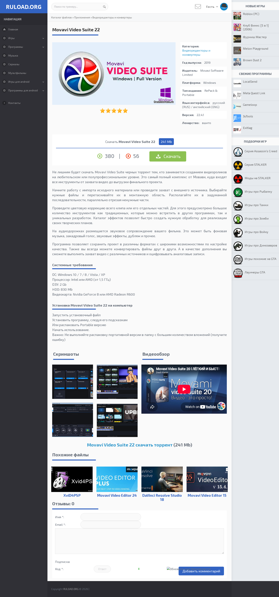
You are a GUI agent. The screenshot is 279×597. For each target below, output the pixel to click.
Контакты (14, 102)
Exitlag (247, 127)
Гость (210, 6)
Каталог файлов (61, 17)
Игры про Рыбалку (258, 191)
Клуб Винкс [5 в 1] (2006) (256, 27)
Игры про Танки (256, 205)
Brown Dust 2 (252, 60)
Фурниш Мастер (255, 37)
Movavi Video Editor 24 (117, 495)
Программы (15, 46)
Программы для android (23, 90)
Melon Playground (255, 48)
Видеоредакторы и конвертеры (112, 17)
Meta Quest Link (254, 93)
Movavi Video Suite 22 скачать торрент (130, 444)
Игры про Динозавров (261, 245)
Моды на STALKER (257, 178)
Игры (11, 38)
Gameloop (250, 104)
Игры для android (18, 81)
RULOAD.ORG (24, 6)
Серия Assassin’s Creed (261, 151)
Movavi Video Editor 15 (207, 495)
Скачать (171, 156)
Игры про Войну (256, 232)
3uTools (248, 116)
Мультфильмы (17, 73)
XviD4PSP (71, 495)
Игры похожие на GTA (260, 258)
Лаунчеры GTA (255, 272)
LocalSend (250, 81)
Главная (13, 29)
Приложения (82, 17)
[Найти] (104, 6)
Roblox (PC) (251, 14)
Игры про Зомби (257, 218)
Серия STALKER (255, 164)
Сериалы (13, 64)
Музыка (13, 55)
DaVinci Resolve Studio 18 (162, 497)
